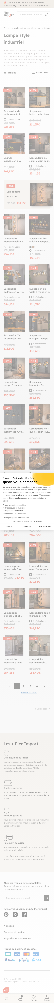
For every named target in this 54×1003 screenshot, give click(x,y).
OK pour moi (45, 526)
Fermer (9, 526)
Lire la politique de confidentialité (16, 518)
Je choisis (26, 526)
